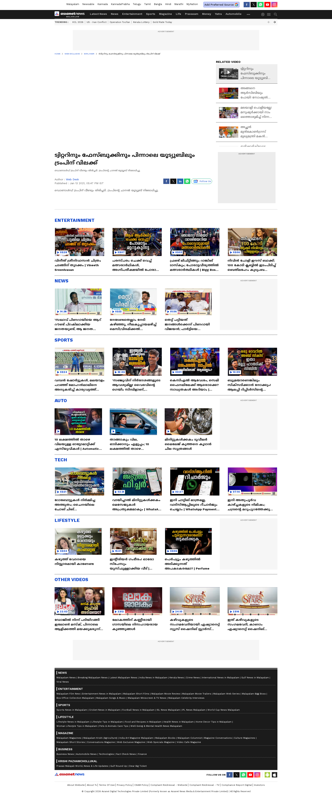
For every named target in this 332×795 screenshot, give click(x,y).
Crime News (193, 677)
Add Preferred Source (219, 4)
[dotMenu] (248, 14)
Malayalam (72, 4)
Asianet (69, 774)
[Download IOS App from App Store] (274, 775)
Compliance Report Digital (237, 785)
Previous (269, 22)
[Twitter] (254, 4)
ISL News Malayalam (168, 710)
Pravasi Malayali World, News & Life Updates (82, 766)
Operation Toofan (120, 22)
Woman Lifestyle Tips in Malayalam (76, 726)
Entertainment (132, 13)
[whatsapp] (260, 4)
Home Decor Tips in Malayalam (214, 721)
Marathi (178, 4)
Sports (150, 13)
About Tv (92, 785)
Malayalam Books (165, 738)
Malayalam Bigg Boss (254, 693)
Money (206, 13)
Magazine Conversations (218, 738)
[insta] (274, 4)
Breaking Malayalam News (93, 677)
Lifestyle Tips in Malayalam (107, 721)
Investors (259, 785)
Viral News (62, 681)
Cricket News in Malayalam (104, 710)
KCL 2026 (77, 22)
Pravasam (191, 13)
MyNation (192, 4)
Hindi (168, 4)
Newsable (88, 4)
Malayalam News (66, 677)
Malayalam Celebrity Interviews (186, 698)
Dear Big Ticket (138, 766)
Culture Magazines (244, 738)
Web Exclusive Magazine (131, 742)
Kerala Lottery (141, 22)
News (114, 13)
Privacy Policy (124, 785)
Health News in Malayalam (179, 721)
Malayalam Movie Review (165, 693)
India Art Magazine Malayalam (136, 738)
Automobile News (86, 754)
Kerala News (176, 677)
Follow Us (205, 181)
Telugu (137, 4)
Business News (65, 754)
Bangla (158, 4)
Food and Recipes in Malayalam (143, 721)
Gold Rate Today (162, 22)
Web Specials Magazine (161, 742)
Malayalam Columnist (190, 738)
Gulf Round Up (118, 766)
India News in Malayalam (153, 677)
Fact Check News (126, 754)
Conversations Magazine (101, 742)
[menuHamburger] (269, 14)
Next (274, 22)
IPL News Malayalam (193, 710)
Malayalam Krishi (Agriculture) (100, 738)
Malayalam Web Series (226, 693)
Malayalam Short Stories (70, 742)
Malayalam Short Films (136, 693)
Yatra (218, 13)
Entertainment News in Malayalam (101, 693)
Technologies (106, 754)
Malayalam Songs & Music (111, 698)
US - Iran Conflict (96, 22)
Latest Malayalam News (123, 677)
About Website (76, 785)
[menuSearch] (275, 14)
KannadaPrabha (120, 4)
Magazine (165, 13)
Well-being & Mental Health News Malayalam (156, 726)
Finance (142, 754)
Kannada (102, 4)
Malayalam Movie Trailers (196, 693)
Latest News (98, 13)
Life (178, 13)
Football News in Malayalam (138, 710)
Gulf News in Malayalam (255, 677)
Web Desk (72, 179)
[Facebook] (247, 4)
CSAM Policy (141, 785)
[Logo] (71, 14)
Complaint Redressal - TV (204, 785)
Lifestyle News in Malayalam (72, 721)
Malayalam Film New (68, 693)
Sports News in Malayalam (71, 710)
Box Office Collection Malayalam (75, 698)
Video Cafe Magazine (189, 742)
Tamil (147, 4)
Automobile (234, 13)
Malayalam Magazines (68, 738)
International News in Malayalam (220, 677)
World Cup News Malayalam (224, 710)
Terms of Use (107, 785)
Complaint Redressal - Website (168, 785)
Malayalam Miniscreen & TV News (147, 698)
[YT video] (267, 4)
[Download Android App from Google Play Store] (267, 775)
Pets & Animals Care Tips (113, 726)
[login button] (263, 14)
